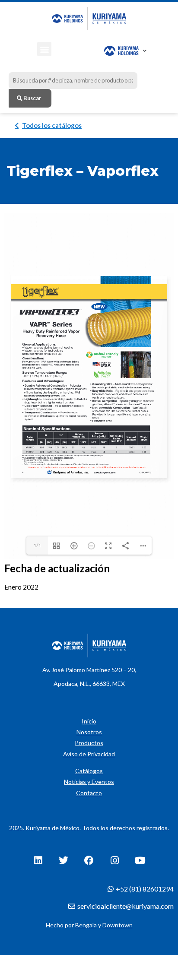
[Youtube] (139, 860)
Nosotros (89, 732)
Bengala (86, 925)
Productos (89, 742)
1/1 (37, 545)
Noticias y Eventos (89, 781)
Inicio (89, 721)
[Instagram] (114, 860)
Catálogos (89, 770)
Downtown (117, 925)
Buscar (31, 98)
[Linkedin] (38, 860)
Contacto (89, 792)
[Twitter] (63, 860)
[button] (44, 49)
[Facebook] (89, 860)
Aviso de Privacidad (89, 754)
